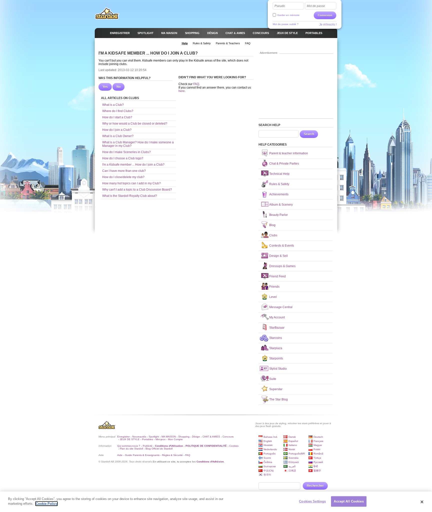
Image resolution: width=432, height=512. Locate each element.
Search (309, 134)
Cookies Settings (312, 501)
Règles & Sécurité (172, 455)
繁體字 (317, 470)
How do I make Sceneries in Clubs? (126, 152)
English (268, 441)
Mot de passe (316, 6)
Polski (317, 449)
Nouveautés (139, 436)
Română (318, 453)
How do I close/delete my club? (123, 177)
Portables (147, 439)
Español (293, 441)
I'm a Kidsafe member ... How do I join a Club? (133, 164)
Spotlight (154, 436)
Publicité (147, 445)
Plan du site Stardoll (131, 448)
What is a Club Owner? (118, 136)
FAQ (196, 84)
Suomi (267, 457)
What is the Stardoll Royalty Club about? (129, 196)
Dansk (292, 436)
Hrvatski (268, 445)
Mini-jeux (161, 439)
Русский (318, 462)
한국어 (267, 474)
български (270, 466)
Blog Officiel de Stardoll (159, 448)
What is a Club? (113, 105)
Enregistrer (123, 436)
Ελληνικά (293, 462)
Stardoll (107, 14)
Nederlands (270, 449)
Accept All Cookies (349, 501)
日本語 (292, 470)
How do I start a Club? (117, 117)
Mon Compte (175, 439)
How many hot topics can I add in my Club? (131, 183)
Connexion (325, 15)
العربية (292, 466)
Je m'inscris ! (327, 24)
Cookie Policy (46, 503)
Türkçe (317, 457)
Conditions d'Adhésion (210, 461)
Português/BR (296, 453)
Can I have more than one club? (124, 171)
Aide (119, 455)
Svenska (293, 457)
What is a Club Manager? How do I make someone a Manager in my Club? (138, 144)
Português (270, 453)
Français (318, 441)
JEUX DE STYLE (130, 439)
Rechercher (315, 485)
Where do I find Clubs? (117, 111)
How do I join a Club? (117, 130)
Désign (196, 436)
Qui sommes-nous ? (128, 445)
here (181, 91)
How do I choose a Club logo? (122, 158)
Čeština (268, 462)
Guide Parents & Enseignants (142, 455)
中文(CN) (269, 470)
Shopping (184, 436)
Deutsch (318, 436)
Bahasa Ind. (271, 436)
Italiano (292, 445)
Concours (228, 436)
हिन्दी (316, 466)
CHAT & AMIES (211, 436)
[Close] (422, 501)
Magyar (318, 445)
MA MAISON (169, 436)
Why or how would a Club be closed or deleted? (134, 123)
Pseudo (279, 6)
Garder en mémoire (288, 15)
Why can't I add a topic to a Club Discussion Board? (137, 189)
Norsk (291, 449)
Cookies (233, 445)
